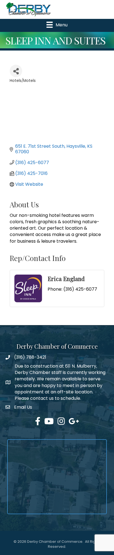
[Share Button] (16, 71)
